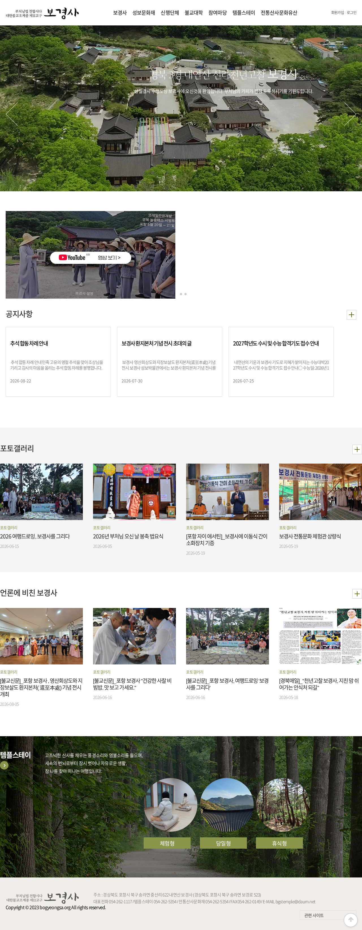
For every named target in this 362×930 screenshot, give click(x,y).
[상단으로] (351, 920)
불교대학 (194, 12)
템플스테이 (243, 12)
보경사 (120, 12)
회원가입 (337, 12)
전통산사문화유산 (279, 12)
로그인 (351, 12)
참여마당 (217, 12)
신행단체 (170, 12)
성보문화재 (143, 12)
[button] (12, 114)
